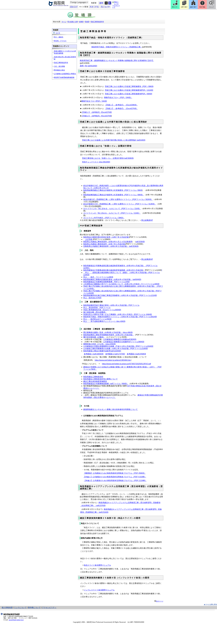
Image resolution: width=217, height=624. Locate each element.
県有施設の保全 (59, 70)
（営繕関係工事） (135, 47)
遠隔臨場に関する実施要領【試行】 (139, 60)
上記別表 (89, 239)
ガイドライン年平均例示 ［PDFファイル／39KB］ (104, 218)
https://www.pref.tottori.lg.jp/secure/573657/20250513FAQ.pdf (126, 364)
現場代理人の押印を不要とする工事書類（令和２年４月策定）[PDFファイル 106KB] (117, 314)
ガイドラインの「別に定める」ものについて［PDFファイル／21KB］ (112, 213)
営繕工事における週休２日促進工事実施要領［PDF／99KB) (129, 86)
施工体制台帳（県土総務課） (95, 312)
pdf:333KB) (140, 242)
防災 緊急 (202, 7)
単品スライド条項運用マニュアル (97, 565)
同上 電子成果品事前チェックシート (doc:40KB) (104, 321)
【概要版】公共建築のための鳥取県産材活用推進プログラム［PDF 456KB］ (115, 473)
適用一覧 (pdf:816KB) (88, 66)
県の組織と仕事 (72, 22)
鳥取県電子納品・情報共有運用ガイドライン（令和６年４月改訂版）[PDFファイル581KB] (120, 317)
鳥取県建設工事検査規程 (93, 377)
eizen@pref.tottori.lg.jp (16, 620)
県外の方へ (175, 7)
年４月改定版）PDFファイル (127, 305)
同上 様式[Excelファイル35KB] (97, 319)
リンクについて (20, 607)
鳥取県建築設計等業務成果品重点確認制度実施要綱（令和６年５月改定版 (113, 270)
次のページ (159, 601)
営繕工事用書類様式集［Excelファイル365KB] (102, 310)
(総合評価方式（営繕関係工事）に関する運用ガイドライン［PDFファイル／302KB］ (118, 199)
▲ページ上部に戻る (210, 604)
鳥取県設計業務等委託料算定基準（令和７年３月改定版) (106, 237)
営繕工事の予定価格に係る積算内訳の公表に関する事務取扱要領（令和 (112, 291)
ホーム (64, 22)
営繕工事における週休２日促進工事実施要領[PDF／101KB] (129, 90)
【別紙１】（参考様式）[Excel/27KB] (96, 112)
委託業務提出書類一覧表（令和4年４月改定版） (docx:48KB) (108, 332)
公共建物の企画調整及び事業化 (65, 74)
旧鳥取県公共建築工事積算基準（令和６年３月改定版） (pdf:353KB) (111, 246)
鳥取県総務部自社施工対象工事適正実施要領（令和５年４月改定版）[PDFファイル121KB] (120, 295)
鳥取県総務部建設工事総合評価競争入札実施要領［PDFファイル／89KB (112, 190)
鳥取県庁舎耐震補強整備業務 (64, 77)
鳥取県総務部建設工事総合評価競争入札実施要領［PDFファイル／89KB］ (113, 195)
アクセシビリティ (49, 607)
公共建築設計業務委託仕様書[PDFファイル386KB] (123, 342)
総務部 (81, 22)
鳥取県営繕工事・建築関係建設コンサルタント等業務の (102, 60)
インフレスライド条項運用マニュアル (99, 590)
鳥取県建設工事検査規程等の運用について (100, 379)
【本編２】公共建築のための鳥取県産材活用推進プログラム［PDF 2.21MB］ (115, 480)
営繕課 (87, 22)
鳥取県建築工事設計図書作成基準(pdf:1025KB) (102, 351)
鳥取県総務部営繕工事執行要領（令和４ (99, 305)
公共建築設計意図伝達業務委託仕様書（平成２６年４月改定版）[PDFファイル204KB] (118, 346)
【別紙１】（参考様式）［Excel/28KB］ (121, 105)
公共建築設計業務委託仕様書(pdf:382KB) (119, 339)
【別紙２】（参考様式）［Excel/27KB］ (121, 108)
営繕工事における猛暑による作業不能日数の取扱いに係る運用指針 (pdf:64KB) (113, 140)
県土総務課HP (147, 220)
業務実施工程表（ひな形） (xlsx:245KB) (99, 344)
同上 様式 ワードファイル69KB (98, 277)
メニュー (211, 7)
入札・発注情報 (59, 66)
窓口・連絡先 (58, 37)
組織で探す (193, 7)
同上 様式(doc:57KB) (92, 298)
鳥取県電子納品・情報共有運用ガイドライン (109, 47)
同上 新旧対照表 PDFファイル (97, 307)
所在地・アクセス (60, 41)
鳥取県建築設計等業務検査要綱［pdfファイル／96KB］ (105, 384)
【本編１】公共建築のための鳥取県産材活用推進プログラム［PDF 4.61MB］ (114, 477)
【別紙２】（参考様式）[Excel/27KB (96, 116)
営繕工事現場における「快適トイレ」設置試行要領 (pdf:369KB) (108, 158)
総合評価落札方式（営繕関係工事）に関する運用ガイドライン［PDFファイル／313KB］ (119, 204)
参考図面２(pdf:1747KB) (115, 354)
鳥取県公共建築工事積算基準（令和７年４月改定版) (104, 244)
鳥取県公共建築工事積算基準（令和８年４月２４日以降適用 (107, 242)
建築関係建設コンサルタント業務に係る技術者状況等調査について (110, 409)
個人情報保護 (7, 607)
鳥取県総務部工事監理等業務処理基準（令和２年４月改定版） (108, 335)
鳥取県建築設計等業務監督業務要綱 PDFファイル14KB (106, 282)
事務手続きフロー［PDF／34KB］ (118, 97)
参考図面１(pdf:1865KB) (94, 354)
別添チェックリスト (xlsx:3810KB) (96, 162)
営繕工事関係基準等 (97, 22)
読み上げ (73, 7)
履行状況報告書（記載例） (94, 337)
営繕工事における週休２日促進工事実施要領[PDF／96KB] (128, 94)
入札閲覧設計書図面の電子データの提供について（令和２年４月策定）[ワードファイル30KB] (121, 284)
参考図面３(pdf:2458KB (136, 354)
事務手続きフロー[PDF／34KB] (94, 101)
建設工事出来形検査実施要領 (95, 381)
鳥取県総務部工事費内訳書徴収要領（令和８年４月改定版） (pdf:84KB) (112, 279)
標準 (101, 3)
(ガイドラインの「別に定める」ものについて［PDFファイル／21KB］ (112, 209)
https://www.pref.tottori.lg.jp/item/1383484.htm (113, 360)
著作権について (34, 607)
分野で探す (184, 7)
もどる (58, 33)
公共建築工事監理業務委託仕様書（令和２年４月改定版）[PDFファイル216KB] (115, 348)
